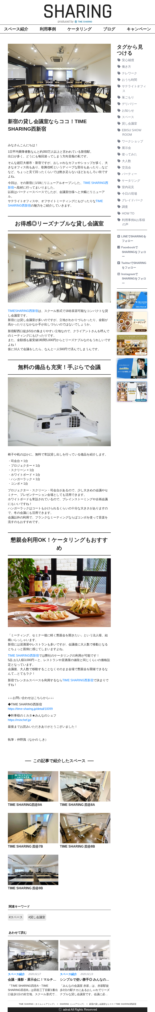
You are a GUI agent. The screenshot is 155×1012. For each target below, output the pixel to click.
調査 (125, 206)
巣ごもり (128, 97)
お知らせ (128, 110)
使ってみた (129, 154)
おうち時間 (129, 79)
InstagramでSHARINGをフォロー (134, 278)
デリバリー (129, 104)
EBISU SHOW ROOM (131, 132)
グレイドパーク (132, 200)
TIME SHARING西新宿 (23, 655)
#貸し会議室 (36, 917)
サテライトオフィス (134, 88)
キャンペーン (139, 29)
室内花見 (128, 187)
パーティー (129, 174)
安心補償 (128, 60)
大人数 (126, 161)
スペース (128, 117)
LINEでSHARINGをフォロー (134, 238)
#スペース (16, 917)
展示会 (126, 147)
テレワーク (129, 73)
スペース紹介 (16, 29)
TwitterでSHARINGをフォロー (134, 265)
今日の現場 (129, 193)
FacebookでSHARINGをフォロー (134, 252)
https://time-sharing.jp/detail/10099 (30, 708)
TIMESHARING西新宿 (23, 310)
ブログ (109, 29)
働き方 (126, 66)
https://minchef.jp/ (19, 720)
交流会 (126, 167)
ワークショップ (132, 141)
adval (66, 1009)
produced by (66, 21)
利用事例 (48, 29)
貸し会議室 (129, 123)
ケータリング (79, 29)
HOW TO (128, 213)
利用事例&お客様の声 (133, 222)
